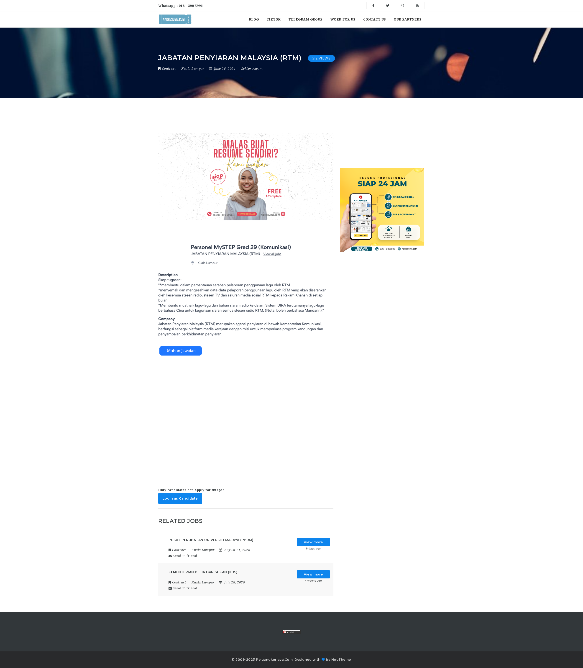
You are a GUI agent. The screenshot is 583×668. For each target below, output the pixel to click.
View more (313, 542)
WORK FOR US (342, 19)
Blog (254, 19)
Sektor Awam (252, 68)
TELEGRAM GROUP (305, 19)
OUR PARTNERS (407, 19)
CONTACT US (374, 19)
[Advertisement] (245, 417)
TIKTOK (274, 19)
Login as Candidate (180, 498)
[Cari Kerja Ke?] (175, 19)
